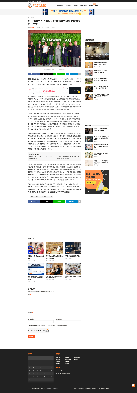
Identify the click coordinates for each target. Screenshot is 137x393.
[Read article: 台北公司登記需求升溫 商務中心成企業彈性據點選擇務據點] (73, 248)
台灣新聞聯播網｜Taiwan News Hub (38, 388)
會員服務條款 (87, 388)
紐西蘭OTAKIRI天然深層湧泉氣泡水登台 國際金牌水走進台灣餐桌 (101, 162)
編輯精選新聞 (60, 5)
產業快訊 (68, 5)
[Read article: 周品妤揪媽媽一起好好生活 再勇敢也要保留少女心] (89, 73)
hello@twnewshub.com (65, 373)
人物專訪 (75, 5)
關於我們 (29, 1)
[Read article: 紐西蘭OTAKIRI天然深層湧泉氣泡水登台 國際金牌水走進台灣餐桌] (89, 163)
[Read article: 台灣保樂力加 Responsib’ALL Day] (73, 269)
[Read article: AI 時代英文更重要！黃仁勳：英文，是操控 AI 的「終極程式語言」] (36, 269)
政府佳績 (67, 357)
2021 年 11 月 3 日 (98, 66)
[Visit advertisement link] (68, 12)
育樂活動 (76, 359)
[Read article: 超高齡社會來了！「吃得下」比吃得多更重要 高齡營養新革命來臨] (36, 248)
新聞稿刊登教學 (101, 388)
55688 (32, 196)
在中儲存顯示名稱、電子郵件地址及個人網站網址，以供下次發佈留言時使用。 (48, 325)
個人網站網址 (59, 319)
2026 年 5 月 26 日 (98, 89)
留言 (29, 294)
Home (29, 17)
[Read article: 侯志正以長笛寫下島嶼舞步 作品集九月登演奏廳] (89, 131)
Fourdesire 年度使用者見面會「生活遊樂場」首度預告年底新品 (101, 96)
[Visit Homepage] (37, 5)
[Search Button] (108, 5)
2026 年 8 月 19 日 (50, 260)
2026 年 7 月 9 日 (69, 258)
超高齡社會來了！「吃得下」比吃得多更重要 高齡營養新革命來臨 (36, 257)
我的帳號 (39, 1)
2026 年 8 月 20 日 (31, 260)
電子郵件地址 (31, 319)
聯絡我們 (97, 5)
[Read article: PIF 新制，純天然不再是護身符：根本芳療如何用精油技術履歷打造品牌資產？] (54, 248)
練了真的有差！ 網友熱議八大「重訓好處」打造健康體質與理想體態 (101, 138)
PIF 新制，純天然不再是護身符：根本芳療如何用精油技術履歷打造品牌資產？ (54, 257)
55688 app (38, 196)
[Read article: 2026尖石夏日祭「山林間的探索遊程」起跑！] (89, 155)
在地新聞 (58, 361)
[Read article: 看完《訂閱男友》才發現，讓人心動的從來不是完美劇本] (89, 89)
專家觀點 (49, 252)
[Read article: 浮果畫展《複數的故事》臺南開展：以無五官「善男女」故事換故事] (97, 51)
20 (40, 373)
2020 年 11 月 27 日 (98, 74)
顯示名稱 (30, 312)
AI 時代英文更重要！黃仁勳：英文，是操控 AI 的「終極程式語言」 (35, 278)
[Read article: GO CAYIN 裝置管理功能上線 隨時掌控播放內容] (54, 269)
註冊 (33, 1)
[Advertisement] (54, 219)
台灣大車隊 (50, 196)
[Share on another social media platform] (79, 74)
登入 (35, 1)
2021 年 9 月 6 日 (98, 99)
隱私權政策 (93, 388)
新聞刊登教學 (83, 5)
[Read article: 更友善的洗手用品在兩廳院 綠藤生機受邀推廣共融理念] (89, 81)
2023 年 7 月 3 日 (40, 27)
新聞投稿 (91, 5)
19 (37, 373)
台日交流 (44, 196)
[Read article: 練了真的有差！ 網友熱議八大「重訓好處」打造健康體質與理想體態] (89, 139)
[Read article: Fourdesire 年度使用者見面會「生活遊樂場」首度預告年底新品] (89, 97)
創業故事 (58, 359)
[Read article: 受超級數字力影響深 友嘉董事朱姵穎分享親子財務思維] (89, 65)
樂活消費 (67, 361)
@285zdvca (62, 370)
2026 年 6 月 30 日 (50, 279)
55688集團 (32, 27)
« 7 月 (29, 381)
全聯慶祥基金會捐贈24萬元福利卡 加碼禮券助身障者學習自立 (101, 146)
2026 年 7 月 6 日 (89, 58)
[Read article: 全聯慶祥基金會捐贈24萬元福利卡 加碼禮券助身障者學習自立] (89, 147)
